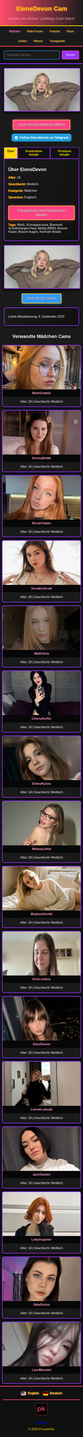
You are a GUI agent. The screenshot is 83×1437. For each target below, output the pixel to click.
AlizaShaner (41, 1044)
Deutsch (56, 1393)
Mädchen (14, 31)
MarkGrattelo (41, 393)
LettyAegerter (41, 1239)
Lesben (22, 40)
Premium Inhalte (64, 153)
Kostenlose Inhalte (33, 153)
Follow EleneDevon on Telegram (44, 137)
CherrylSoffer (41, 718)
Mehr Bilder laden (41, 298)
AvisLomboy (41, 979)
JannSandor (41, 1174)
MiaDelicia (41, 653)
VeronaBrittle (41, 458)
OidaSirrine (41, 1304)
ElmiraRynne (41, 783)
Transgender (57, 40)
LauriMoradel (41, 1370)
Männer (38, 40)
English (33, 1393)
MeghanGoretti (41, 914)
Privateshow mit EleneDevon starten (41, 213)
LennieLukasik (41, 1109)
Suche (70, 55)
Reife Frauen (35, 31)
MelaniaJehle (41, 849)
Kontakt (41, 1422)
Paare (70, 31)
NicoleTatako (41, 523)
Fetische (55, 31)
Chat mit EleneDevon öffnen (41, 125)
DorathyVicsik (41, 588)
